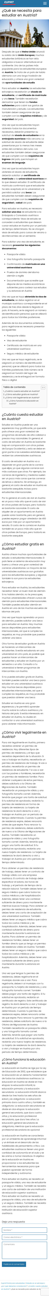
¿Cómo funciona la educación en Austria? (24, 402)
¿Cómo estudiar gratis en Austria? (21, 394)
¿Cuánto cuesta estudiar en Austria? (22, 391)
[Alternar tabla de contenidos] (42, 388)
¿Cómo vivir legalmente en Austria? (22, 397)
